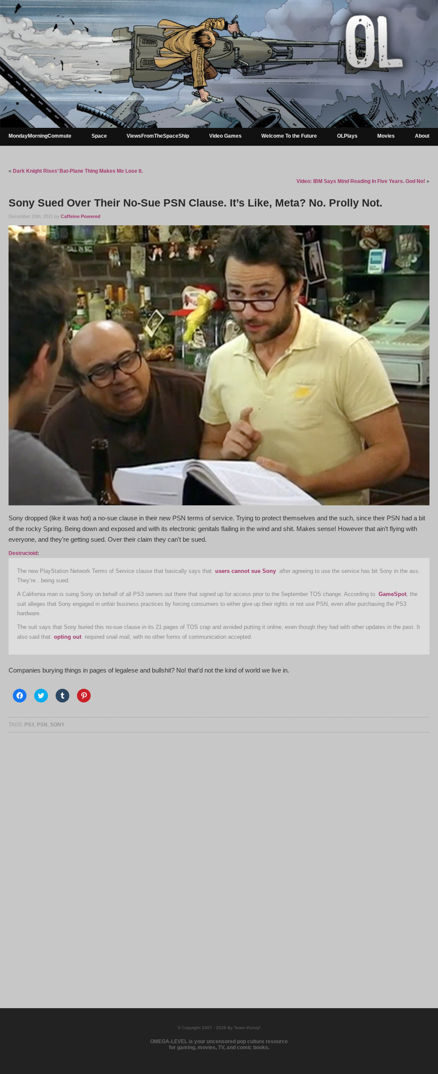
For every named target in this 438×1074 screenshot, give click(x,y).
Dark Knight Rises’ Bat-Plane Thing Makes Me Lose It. (78, 171)
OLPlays (347, 136)
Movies (386, 136)
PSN (42, 725)
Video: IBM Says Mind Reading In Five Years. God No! (360, 181)
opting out (67, 637)
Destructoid (23, 553)
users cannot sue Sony (245, 571)
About (422, 136)
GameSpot (392, 594)
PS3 (29, 725)
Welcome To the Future (289, 136)
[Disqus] (219, 857)
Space (99, 136)
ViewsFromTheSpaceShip (158, 136)
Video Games (225, 136)
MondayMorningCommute (40, 136)
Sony (57, 725)
